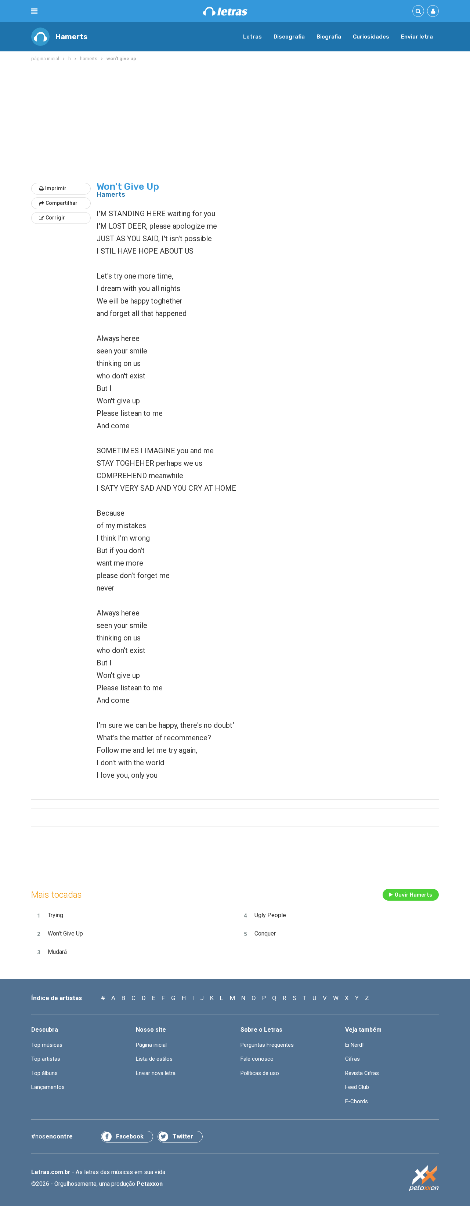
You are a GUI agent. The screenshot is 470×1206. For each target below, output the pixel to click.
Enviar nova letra (156, 1073)
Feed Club (357, 1087)
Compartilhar (61, 203)
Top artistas (45, 1059)
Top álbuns (44, 1073)
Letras (252, 36)
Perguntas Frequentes (267, 1045)
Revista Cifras (362, 1073)
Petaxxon (150, 1183)
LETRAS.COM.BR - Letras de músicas (225, 11)
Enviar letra (417, 36)
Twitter (183, 1136)
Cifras (352, 1059)
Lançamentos (48, 1087)
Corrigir (55, 218)
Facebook (130, 1136)
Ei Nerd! (354, 1045)
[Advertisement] (235, 122)
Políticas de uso (260, 1073)
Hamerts (71, 36)
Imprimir (55, 188)
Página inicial (151, 1045)
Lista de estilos (154, 1059)
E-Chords (356, 1101)
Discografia (289, 36)
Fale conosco (257, 1059)
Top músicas (46, 1045)
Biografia (329, 36)
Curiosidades (371, 36)
